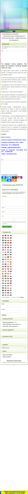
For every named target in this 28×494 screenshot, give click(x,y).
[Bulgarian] (8, 240)
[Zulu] (11, 295)
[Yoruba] (8, 295)
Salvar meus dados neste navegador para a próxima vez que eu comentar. (14, 222)
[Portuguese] (3, 278)
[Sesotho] (8, 281)
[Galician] (3, 252)
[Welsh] (11, 292)
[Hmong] (8, 257)
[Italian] (3, 262)
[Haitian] (5, 254)
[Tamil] (11, 288)
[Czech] (8, 245)
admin (5, 48)
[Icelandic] (3, 259)
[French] (8, 250)
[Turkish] (8, 290)
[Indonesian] (8, 259)
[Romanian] (8, 278)
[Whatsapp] (3, 180)
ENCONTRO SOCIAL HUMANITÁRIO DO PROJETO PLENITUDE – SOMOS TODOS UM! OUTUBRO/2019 (14, 38)
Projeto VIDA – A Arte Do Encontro (10, 326)
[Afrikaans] (3, 235)
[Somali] (5, 285)
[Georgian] (5, 252)
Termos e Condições (7, 356)
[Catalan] (11, 240)
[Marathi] (3, 273)
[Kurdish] (11, 264)
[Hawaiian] (11, 254)
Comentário (4, 196)
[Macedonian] (8, 269)
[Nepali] (11, 273)
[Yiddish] (5, 295)
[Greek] (11, 252)
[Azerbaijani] (5, 238)
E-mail (3, 211)
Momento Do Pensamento (8, 322)
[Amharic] (8, 235)
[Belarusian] (11, 238)
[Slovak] (5, 283)
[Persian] (8, 276)
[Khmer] (5, 264)
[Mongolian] (5, 273)
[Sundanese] (11, 285)
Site (2, 216)
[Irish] (11, 259)
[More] (14, 180)
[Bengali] (3, 240)
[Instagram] (19, 177)
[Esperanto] (8, 247)
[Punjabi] (5, 278)
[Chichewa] (5, 243)
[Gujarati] (3, 254)
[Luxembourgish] (5, 269)
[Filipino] (3, 250)
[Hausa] (8, 254)
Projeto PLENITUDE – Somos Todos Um (11, 324)
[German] (8, 252)
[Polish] (11, 276)
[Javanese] (8, 262)
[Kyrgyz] (3, 266)
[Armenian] (3, 238)
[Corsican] (3, 245)
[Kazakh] (3, 264)
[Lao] (5, 266)
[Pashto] (5, 276)
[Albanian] (5, 235)
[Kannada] (11, 262)
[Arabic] (11, 235)
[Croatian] (5, 245)
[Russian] (11, 278)
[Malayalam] (3, 271)
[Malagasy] (11, 269)
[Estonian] (11, 247)
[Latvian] (11, 266)
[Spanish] (8, 285)
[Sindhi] (11, 281)
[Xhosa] (3, 295)
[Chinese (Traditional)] (11, 243)
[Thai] (5, 290)
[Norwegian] (3, 276)
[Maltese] (8, 271)
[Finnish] (5, 250)
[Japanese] (5, 262)
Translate (21, 297)
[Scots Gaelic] (3, 285)
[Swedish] (5, 288)
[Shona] (5, 281)
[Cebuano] (3, 243)
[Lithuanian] (3, 269)
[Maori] (11, 271)
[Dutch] (3, 247)
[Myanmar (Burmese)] (8, 273)
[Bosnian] (5, 240)
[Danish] (11, 245)
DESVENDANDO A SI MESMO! (10, 34)
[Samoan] (11, 283)
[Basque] (8, 238)
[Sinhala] (3, 283)
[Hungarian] (11, 257)
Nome (3, 207)
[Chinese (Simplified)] (8, 243)
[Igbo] (5, 259)
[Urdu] (3, 292)
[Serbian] (3, 281)
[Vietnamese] (8, 292)
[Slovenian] (8, 283)
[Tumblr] (14, 177)
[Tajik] (8, 288)
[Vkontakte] (9, 180)
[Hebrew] (3, 257)
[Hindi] (5, 257)
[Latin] (8, 266)
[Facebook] (3, 177)
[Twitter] (9, 177)
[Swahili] (3, 288)
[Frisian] (11, 250)
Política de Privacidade (7, 354)
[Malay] (5, 271)
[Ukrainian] (11, 290)
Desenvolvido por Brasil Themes (14, 360)
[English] (5, 247)
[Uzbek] (5, 292)
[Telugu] (3, 290)
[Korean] (8, 264)
